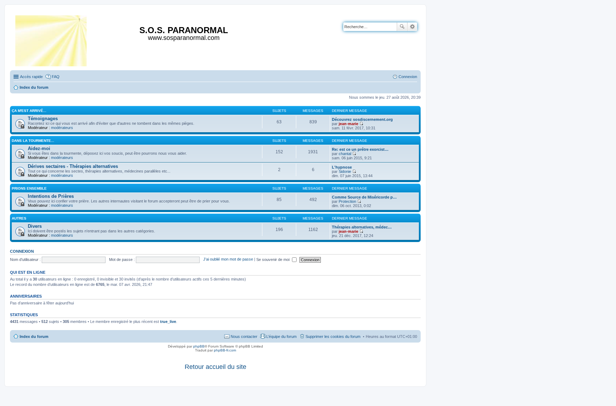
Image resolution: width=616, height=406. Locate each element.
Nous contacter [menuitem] (244, 336)
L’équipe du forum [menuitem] (281, 336)
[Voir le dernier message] (361, 124)
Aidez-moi (39, 148)
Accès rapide (31, 76)
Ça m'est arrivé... (29, 111)
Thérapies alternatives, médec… (362, 227)
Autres (19, 218)
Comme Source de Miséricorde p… (364, 197)
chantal (345, 153)
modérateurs (62, 127)
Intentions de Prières (51, 196)
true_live (168, 321)
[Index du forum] (51, 39)
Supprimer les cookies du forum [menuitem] (333, 336)
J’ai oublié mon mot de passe (228, 259)
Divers (35, 226)
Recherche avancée (412, 26)
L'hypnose (342, 167)
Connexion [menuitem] (408, 76)
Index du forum (34, 336)
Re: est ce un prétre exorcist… (360, 149)
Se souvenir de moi (273, 259)
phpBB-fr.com (225, 350)
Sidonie (345, 171)
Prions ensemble (29, 188)
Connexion (22, 251)
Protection (347, 201)
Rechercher (402, 26)
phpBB (199, 346)
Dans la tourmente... (33, 141)
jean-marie (348, 124)
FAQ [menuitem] (56, 76)
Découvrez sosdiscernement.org (362, 119)
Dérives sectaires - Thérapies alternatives (73, 166)
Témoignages (43, 118)
